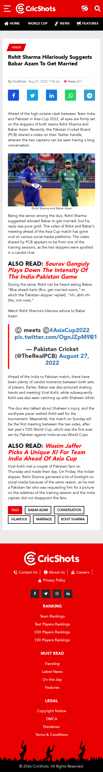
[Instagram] (57, 594)
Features (52, 687)
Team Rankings (52, 616)
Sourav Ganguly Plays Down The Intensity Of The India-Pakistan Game (48, 270)
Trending (52, 663)
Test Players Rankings (52, 624)
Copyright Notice (51, 710)
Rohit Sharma (73, 519)
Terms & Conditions (51, 734)
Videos (16, 47)
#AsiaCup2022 (70, 330)
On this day (52, 679)
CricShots (19, 81)
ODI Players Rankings (52, 632)
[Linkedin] (68, 594)
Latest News (52, 671)
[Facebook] (35, 594)
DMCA (51, 718)
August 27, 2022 (67, 359)
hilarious (19, 519)
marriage (44, 519)
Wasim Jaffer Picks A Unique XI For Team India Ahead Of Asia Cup (46, 452)
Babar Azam (38, 510)
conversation (69, 510)
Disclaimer (51, 726)
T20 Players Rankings (52, 640)
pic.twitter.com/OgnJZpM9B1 (56, 337)
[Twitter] (46, 594)
